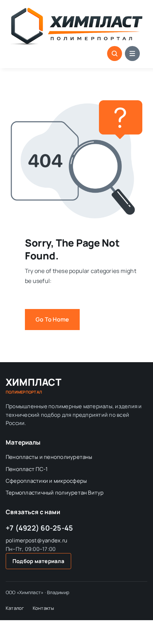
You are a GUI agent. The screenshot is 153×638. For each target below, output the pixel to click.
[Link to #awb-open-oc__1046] (114, 53)
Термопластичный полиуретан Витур (55, 492)
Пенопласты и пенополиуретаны (49, 457)
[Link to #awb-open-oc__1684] (132, 53)
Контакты (43, 608)
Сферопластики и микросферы (46, 481)
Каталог (15, 608)
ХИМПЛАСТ (33, 385)
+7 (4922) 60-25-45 (39, 528)
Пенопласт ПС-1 (27, 469)
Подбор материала (38, 561)
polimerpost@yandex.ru (36, 540)
